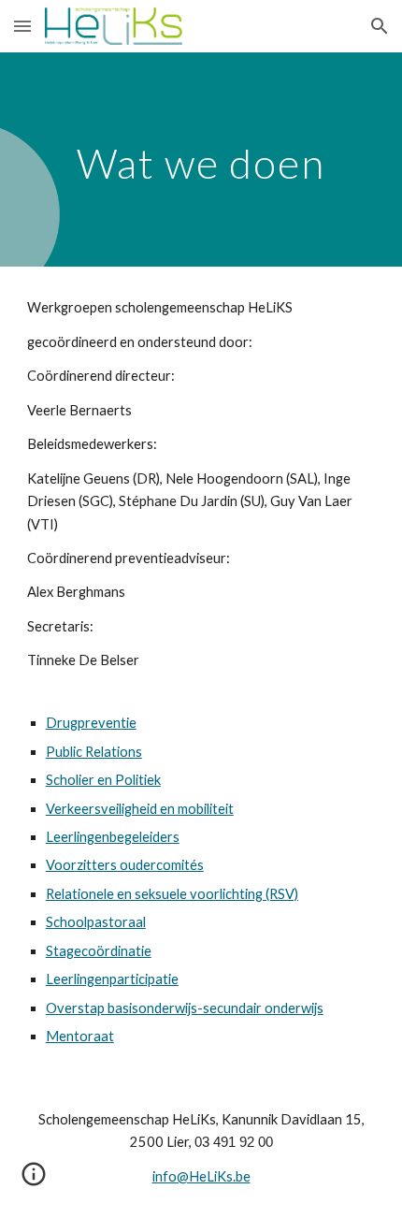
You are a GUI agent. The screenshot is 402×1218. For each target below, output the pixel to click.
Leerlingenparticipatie (112, 979)
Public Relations (94, 752)
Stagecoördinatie (98, 951)
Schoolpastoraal (96, 922)
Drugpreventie (91, 723)
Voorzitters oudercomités (125, 865)
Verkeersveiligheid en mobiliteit (140, 809)
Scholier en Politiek (103, 780)
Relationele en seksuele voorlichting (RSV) (172, 894)
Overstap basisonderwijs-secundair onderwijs (184, 1008)
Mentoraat (80, 1036)
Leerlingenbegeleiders (112, 837)
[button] (22, 25)
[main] (201, 159)
